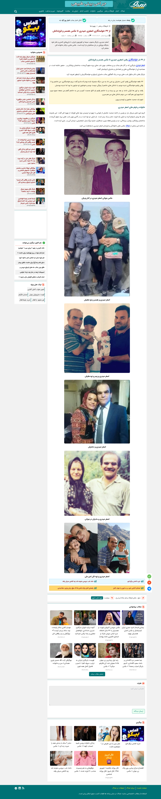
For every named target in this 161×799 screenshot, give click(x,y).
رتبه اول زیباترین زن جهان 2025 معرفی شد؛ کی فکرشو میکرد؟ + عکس (109, 663)
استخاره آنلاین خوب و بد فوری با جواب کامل (126, 588)
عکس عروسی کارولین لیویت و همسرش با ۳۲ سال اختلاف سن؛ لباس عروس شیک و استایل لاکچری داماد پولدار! (109, 632)
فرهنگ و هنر (109, 11)
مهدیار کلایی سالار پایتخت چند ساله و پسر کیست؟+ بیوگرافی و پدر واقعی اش (61, 630)
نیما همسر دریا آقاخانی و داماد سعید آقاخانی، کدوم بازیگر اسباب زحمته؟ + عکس (133, 663)
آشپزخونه (60, 11)
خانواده (93, 11)
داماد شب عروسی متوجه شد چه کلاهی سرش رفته (78, 581)
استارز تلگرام (23, 294)
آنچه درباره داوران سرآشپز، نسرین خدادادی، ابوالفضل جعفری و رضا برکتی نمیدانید (85, 630)
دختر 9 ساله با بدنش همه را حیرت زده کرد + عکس (61, 745)
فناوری (41, 11)
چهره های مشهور (97, 598)
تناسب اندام (84, 11)
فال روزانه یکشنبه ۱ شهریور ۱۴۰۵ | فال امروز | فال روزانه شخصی (109, 771)
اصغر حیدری (140, 65)
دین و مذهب (50, 11)
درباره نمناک (130, 788)
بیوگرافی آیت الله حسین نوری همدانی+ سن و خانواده (61, 662)
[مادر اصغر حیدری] (97, 412)
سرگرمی (100, 11)
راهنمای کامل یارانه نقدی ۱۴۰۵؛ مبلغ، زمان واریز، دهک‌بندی (76, 588)
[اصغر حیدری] (97, 162)
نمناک (123, 11)
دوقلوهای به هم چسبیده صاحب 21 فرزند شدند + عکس (85, 770)
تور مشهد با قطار (38, 300)
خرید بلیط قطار (25, 300)
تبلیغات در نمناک (118, 788)
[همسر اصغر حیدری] (97, 548)
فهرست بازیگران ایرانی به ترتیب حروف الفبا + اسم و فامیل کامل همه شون (85, 663)
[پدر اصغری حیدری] (97, 338)
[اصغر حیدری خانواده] (97, 249)
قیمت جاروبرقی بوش (36, 294)
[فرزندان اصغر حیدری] (97, 483)
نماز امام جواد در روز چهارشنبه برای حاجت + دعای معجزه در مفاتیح (30, 253)
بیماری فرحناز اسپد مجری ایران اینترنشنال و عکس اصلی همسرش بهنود (133, 630)
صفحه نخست (142, 788)
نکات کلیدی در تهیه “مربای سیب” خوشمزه (31, 248)
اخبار (117, 11)
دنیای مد (75, 11)
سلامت (67, 11)
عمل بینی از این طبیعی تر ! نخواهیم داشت (110, 745)
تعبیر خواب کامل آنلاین (36, 289)
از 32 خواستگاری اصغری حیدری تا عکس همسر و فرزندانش (81, 31)
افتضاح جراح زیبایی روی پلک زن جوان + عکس (132, 770)
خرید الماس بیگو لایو (134, 581)
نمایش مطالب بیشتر (97, 674)
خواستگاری (133, 59)
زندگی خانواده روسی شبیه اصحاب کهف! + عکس (85, 745)
